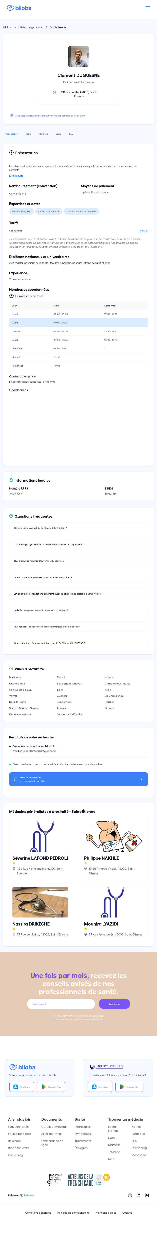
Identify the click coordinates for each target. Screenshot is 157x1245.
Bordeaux (15, 677)
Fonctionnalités (18, 1126)
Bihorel (61, 677)
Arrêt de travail (51, 1133)
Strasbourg (139, 1148)
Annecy (61, 707)
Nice (111, 1159)
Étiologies (81, 1148)
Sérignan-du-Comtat (70, 713)
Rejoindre (14, 1140)
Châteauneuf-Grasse (117, 683)
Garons (109, 707)
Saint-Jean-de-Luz (20, 689)
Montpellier (139, 1155)
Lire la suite (16, 175)
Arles (108, 689)
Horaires (43, 133)
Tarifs (28, 133)
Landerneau (64, 701)
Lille (134, 1140)
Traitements (83, 1140)
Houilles (109, 701)
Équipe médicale (19, 1133)
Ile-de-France (113, 1128)
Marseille (114, 1144)
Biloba (7, 27)
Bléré (60, 689)
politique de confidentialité (89, 1019)
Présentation (11, 133)
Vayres (13, 695)
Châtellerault (17, 683)
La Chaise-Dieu (114, 695)
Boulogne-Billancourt (69, 683)
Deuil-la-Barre (17, 701)
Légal (58, 133)
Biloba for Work (18, 1148)
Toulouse (114, 1152)
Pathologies (83, 1126)
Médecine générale (30, 27)
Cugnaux (62, 695)
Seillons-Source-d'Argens (24, 707)
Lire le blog (15, 1155)
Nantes (109, 677)
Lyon (111, 1137)
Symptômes (83, 1133)
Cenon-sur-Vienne (20, 713)
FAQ (71, 133)
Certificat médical (53, 1126)
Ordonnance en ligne (52, 1142)
